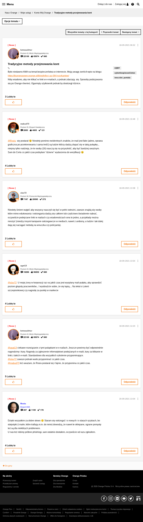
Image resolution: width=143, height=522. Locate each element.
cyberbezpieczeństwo (125, 73)
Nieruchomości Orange (37, 516)
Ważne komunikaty (54, 513)
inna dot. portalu (122, 77)
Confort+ (6, 513)
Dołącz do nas (105, 4)
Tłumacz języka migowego (120, 509)
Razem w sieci (52, 509)
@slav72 (12, 282)
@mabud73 (13, 363)
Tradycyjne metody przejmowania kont (33, 64)
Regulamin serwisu (72, 513)
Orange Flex (7, 509)
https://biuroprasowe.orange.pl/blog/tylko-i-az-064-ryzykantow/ (38, 75)
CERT (117, 68)
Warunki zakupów (90, 513)
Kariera (75, 487)
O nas (75, 481)
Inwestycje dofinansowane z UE (81, 516)
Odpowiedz (130, 102)
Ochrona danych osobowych (13, 516)
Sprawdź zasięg (39, 484)
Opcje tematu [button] (11, 21)
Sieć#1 (19, 509)
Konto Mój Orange (42, 12)
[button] (138, 45)
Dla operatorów (59, 481)
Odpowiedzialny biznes (34, 509)
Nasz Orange (11, 12)
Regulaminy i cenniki (11, 487)
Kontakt (75, 484)
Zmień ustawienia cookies (72, 509)
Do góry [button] (8, 466)
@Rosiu (12, 141)
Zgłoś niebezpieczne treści (96, 509)
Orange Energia (36, 513)
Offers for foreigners (57, 516)
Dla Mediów (57, 487)
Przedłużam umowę (10, 484)
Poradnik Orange (19, 513)
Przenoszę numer (9, 481)
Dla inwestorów (59, 484)
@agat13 (12, 348)
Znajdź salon (37, 481)
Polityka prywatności (109, 513)
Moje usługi (26, 12)
